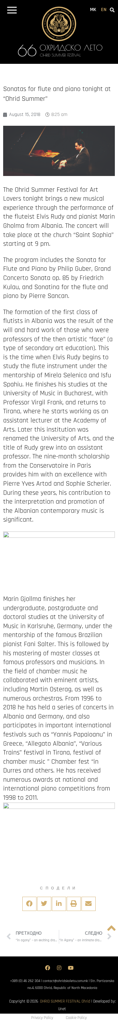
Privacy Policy (42, 1017)
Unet (62, 1008)
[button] (12, 11)
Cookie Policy (76, 1017)
